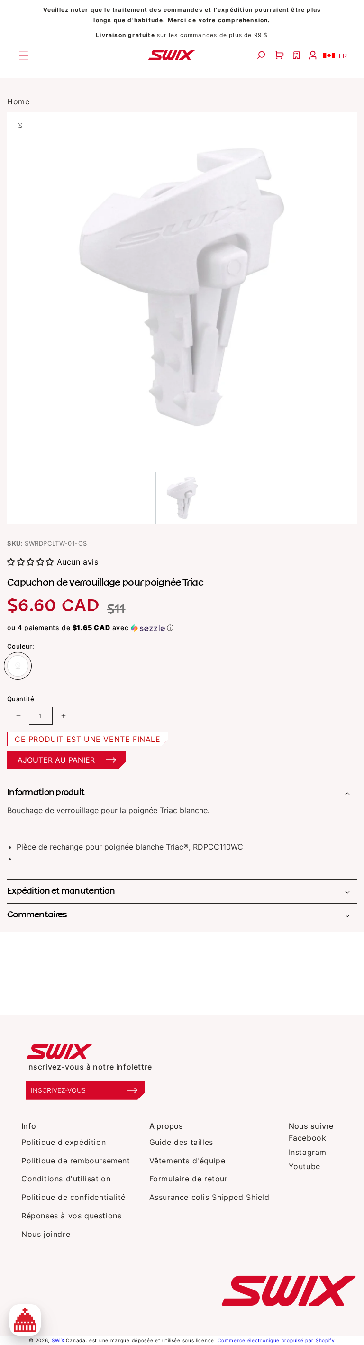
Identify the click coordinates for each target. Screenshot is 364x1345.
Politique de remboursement (75, 1160)
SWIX (58, 1340)
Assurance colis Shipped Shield (209, 1197)
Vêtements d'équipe (187, 1160)
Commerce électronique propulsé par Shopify (276, 1340)
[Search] (262, 55)
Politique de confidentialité (73, 1197)
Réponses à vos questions (71, 1215)
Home (18, 101)
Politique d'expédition (63, 1142)
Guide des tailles (181, 1142)
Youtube (304, 1166)
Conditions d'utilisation (65, 1178)
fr (343, 56)
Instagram (308, 1152)
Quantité (20, 699)
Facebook (308, 1138)
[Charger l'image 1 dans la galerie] (182, 498)
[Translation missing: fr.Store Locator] (297, 55)
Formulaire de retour (188, 1178)
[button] (280, 55)
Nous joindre (45, 1234)
